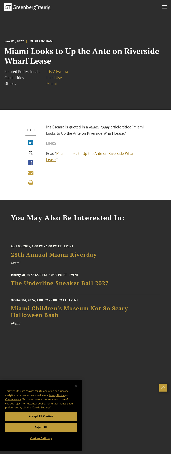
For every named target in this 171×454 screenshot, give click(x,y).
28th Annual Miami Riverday (54, 254)
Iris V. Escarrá (57, 71)
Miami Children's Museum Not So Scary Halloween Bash (69, 311)
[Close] (75, 386)
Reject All (41, 427)
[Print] (30, 182)
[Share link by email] (30, 173)
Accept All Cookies (41, 416)
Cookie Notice (13, 399)
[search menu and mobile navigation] (165, 7)
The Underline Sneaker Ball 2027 (60, 283)
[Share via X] (30, 153)
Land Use (54, 77)
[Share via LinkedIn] (30, 143)
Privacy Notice (57, 395)
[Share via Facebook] (30, 163)
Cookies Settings (41, 438)
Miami (52, 83)
